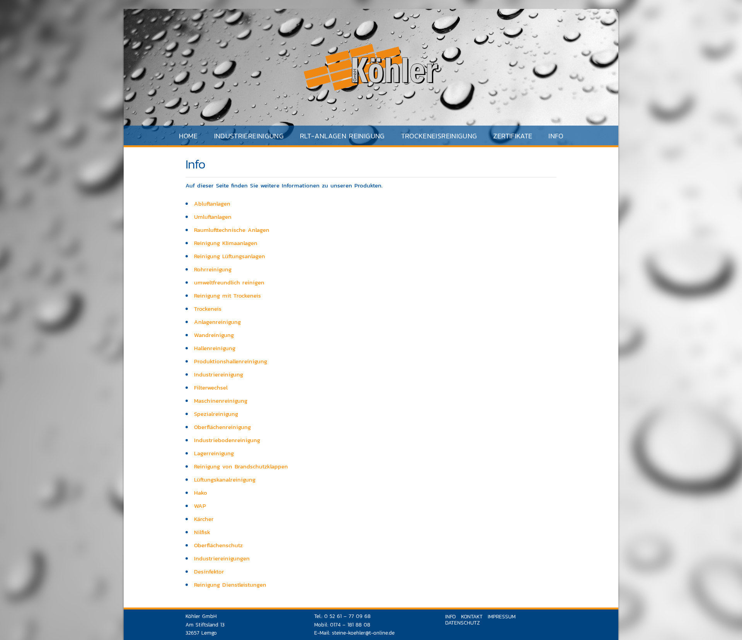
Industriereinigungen (222, 558)
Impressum (502, 616)
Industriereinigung (218, 374)
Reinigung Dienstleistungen (230, 584)
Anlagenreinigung (217, 321)
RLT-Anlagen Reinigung (342, 136)
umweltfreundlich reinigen (229, 282)
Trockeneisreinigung (439, 136)
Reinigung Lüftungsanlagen (229, 256)
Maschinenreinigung (220, 400)
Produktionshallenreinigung (230, 361)
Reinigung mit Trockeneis (227, 295)
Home (188, 136)
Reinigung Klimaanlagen (225, 242)
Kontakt (472, 616)
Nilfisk (202, 532)
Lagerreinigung (214, 453)
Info (555, 136)
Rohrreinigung (212, 269)
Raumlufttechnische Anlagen (231, 229)
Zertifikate (512, 136)
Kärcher (204, 518)
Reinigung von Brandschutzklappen (241, 466)
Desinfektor (209, 571)
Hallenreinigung (214, 348)
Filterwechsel (211, 387)
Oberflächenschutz (218, 545)
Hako (200, 492)
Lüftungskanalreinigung (224, 479)
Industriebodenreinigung (227, 440)
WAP (200, 505)
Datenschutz (462, 622)
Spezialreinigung (216, 413)
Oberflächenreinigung (222, 426)
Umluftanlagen (212, 216)
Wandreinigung (214, 334)
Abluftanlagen (212, 203)
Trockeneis (207, 308)
